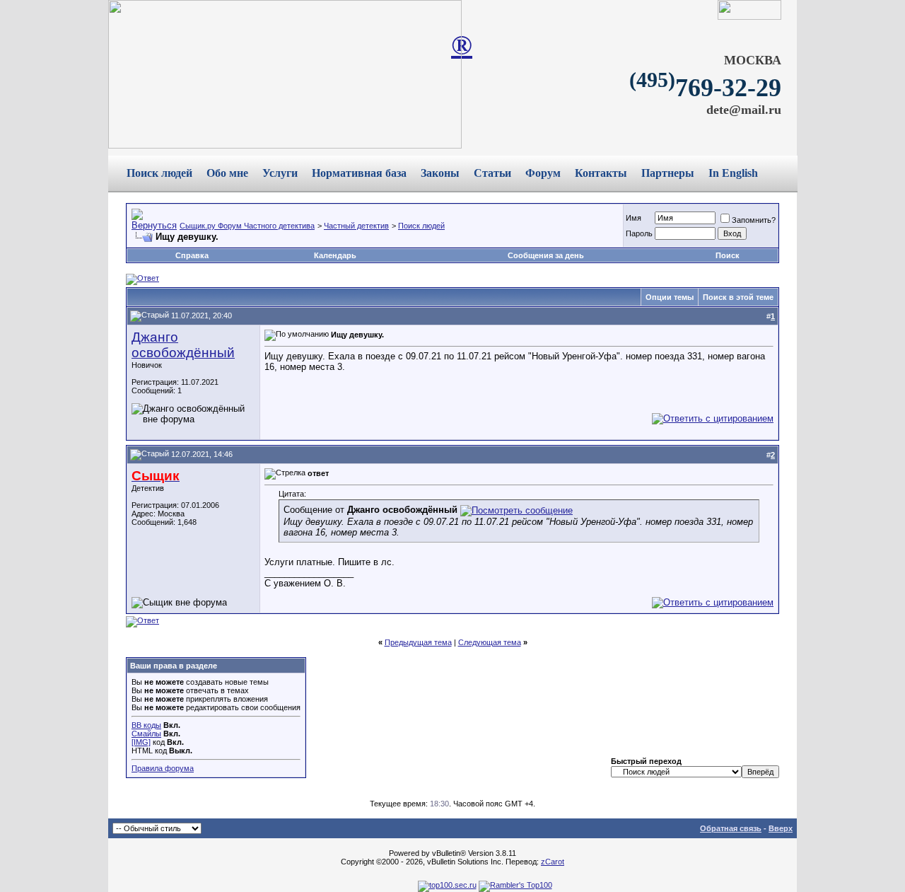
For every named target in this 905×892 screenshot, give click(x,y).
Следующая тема (489, 642)
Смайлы (146, 733)
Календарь (335, 255)
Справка (192, 255)
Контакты (601, 173)
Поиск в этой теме (738, 297)
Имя (633, 218)
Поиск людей (159, 173)
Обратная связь (730, 828)
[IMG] (141, 742)
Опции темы (670, 297)
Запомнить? (754, 220)
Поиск (728, 255)
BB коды (146, 725)
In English (733, 173)
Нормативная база (359, 173)
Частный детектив (356, 225)
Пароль (639, 233)
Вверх (781, 828)
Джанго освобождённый (183, 345)
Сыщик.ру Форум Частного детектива (247, 225)
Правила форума (163, 768)
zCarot (552, 861)
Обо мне (227, 173)
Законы (440, 173)
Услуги (280, 173)
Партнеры (667, 173)
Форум (543, 173)
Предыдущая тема (418, 642)
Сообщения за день (546, 255)
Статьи (492, 173)
